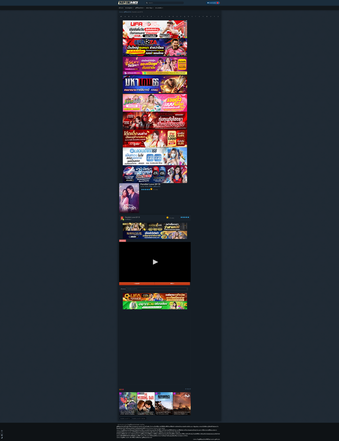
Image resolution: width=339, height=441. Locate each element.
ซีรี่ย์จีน (151, 186)
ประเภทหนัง (158, 8)
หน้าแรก (121, 8)
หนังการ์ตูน (149, 8)
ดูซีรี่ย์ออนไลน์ (139, 8)
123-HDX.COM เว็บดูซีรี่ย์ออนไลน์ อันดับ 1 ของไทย (131, 424)
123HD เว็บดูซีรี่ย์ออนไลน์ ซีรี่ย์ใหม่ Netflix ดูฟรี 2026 (131, 2)
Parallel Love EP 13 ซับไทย (138, 418)
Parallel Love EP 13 (132, 217)
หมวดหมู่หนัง (129, 8)
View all (188, 389)
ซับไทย (146, 186)
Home (121, 12)
